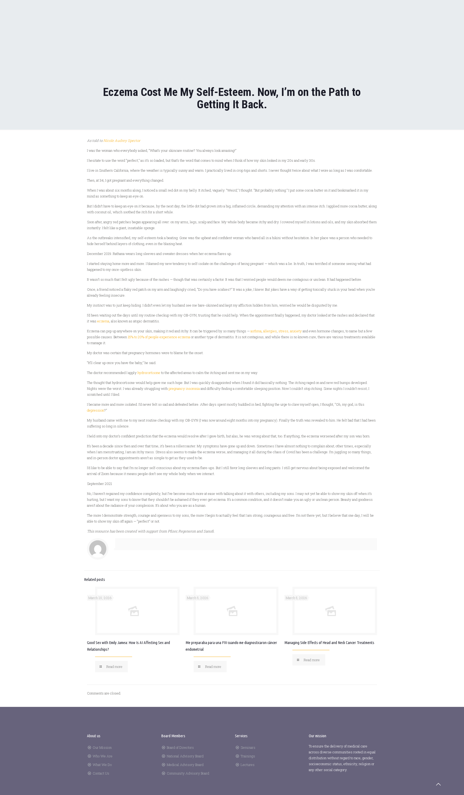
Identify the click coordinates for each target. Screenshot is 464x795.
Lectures (248, 764)
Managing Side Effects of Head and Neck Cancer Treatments (329, 642)
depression (95, 410)
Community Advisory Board (188, 773)
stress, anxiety (290, 331)
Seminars (248, 747)
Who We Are (103, 756)
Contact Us (101, 773)
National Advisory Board (185, 756)
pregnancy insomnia (184, 388)
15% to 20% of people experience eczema (159, 336)
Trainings (248, 756)
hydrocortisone (148, 372)
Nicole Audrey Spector (121, 140)
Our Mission (102, 747)
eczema (103, 321)
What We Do (102, 764)
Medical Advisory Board (185, 764)
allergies (270, 331)
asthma (256, 331)
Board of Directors (180, 747)
